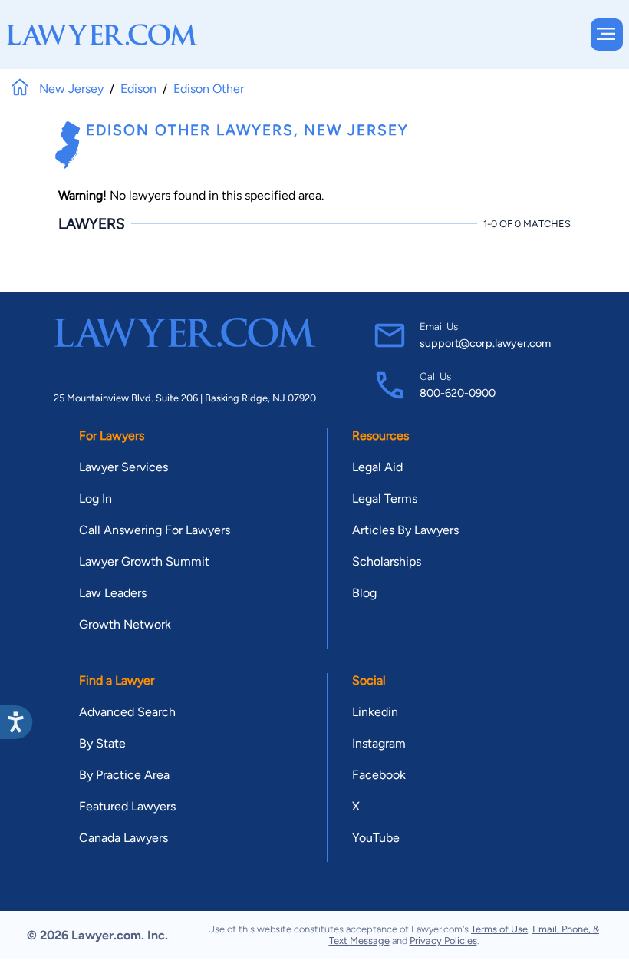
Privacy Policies (443, 940)
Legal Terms (384, 498)
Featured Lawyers (127, 806)
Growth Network (125, 624)
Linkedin (375, 712)
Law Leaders (113, 593)
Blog (364, 593)
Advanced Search (127, 712)
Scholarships (386, 561)
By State (102, 743)
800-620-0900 (458, 393)
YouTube (376, 837)
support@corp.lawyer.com (485, 343)
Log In (95, 498)
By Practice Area (124, 774)
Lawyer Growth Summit (144, 561)
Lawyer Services (123, 467)
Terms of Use (499, 929)
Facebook (379, 774)
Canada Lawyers (123, 837)
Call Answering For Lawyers (154, 530)
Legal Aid (377, 467)
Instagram (379, 743)
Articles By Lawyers (405, 530)
